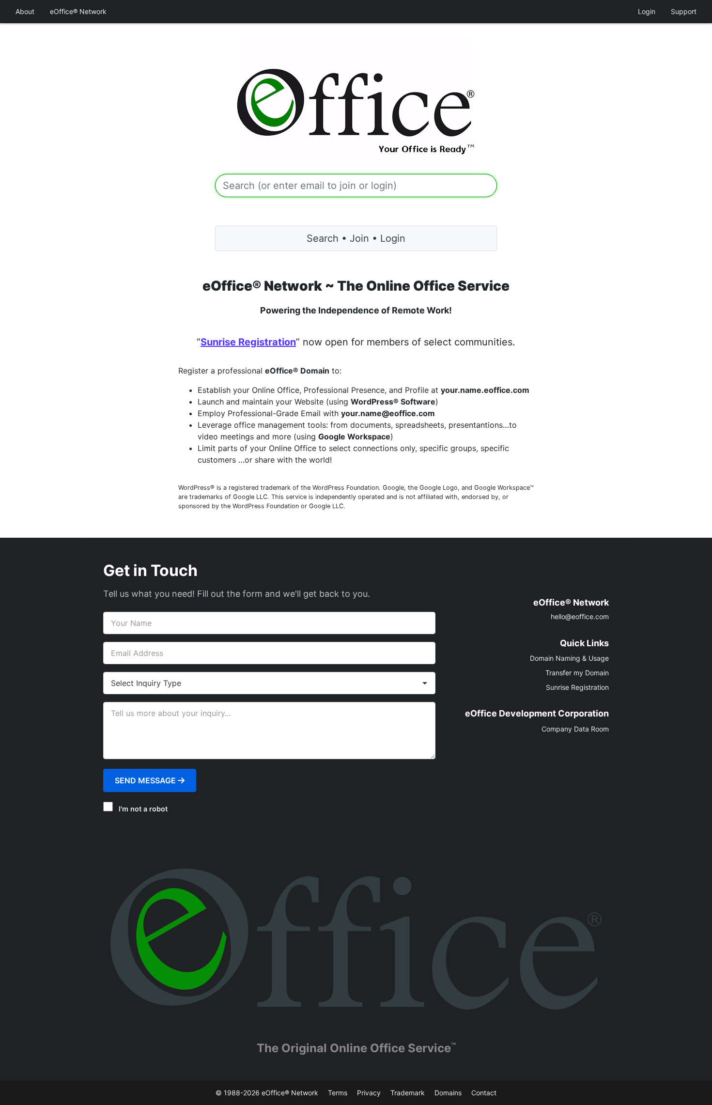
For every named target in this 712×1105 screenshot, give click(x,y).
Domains (448, 1093)
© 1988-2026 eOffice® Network (267, 1093)
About (24, 11)
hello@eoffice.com (580, 616)
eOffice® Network (78, 11)
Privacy (369, 1093)
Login (646, 11)
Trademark (407, 1093)
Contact (483, 1093)
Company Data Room (575, 729)
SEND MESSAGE (146, 780)
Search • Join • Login (356, 238)
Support (684, 11)
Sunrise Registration (248, 342)
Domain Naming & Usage (569, 658)
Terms (337, 1093)
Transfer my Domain (577, 673)
